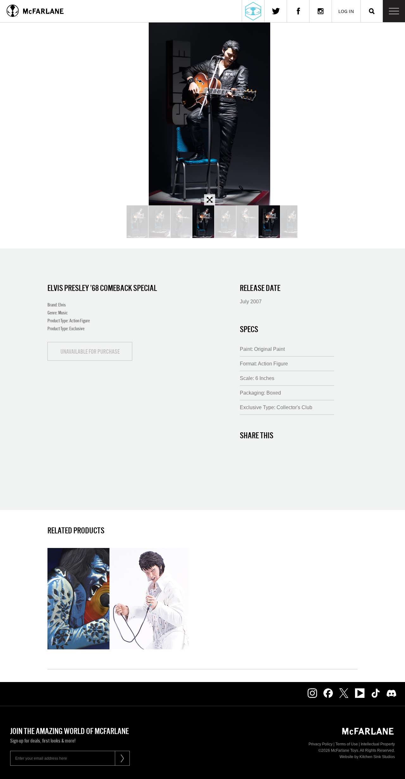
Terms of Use (346, 744)
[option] (209, 114)
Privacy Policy (320, 744)
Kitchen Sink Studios (377, 757)
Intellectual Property (378, 744)
